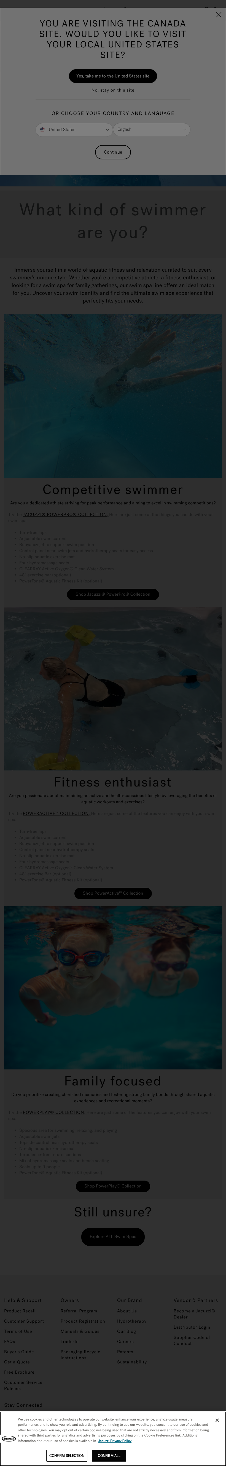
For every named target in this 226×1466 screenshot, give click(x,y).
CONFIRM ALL (109, 1455)
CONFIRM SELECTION (66, 1455)
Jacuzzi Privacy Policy (115, 1441)
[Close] (217, 1420)
